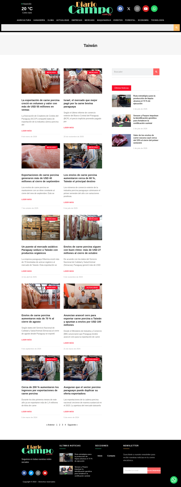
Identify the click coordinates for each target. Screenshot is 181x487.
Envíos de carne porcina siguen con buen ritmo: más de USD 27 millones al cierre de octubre (82, 249)
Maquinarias (104, 20)
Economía (143, 20)
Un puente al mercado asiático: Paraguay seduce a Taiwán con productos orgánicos (40, 249)
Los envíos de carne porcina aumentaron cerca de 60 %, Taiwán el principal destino (80, 178)
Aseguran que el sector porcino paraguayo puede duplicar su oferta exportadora (82, 390)
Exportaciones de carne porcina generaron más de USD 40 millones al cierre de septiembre (40, 178)
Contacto (111, 456)
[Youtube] (145, 8)
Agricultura (24, 20)
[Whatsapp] (154, 8)
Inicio (100, 456)
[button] (174, 480)
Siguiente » (73, 425)
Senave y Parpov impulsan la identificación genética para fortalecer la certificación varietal (83, 471)
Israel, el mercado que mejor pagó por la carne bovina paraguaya (80, 103)
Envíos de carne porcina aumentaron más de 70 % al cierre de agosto (38, 318)
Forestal (130, 20)
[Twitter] (31, 473)
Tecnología (157, 20)
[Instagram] (137, 8)
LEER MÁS (27, 131)
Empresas (77, 20)
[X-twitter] (128, 8)
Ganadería (39, 20)
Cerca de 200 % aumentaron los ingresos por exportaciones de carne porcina (40, 390)
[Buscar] (177, 27)
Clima (51, 20)
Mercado (90, 20)
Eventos (118, 20)
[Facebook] (120, 8)
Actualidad (62, 20)
